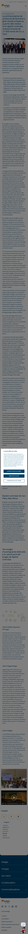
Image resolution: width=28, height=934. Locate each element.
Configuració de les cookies (14, 480)
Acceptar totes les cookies (14, 471)
